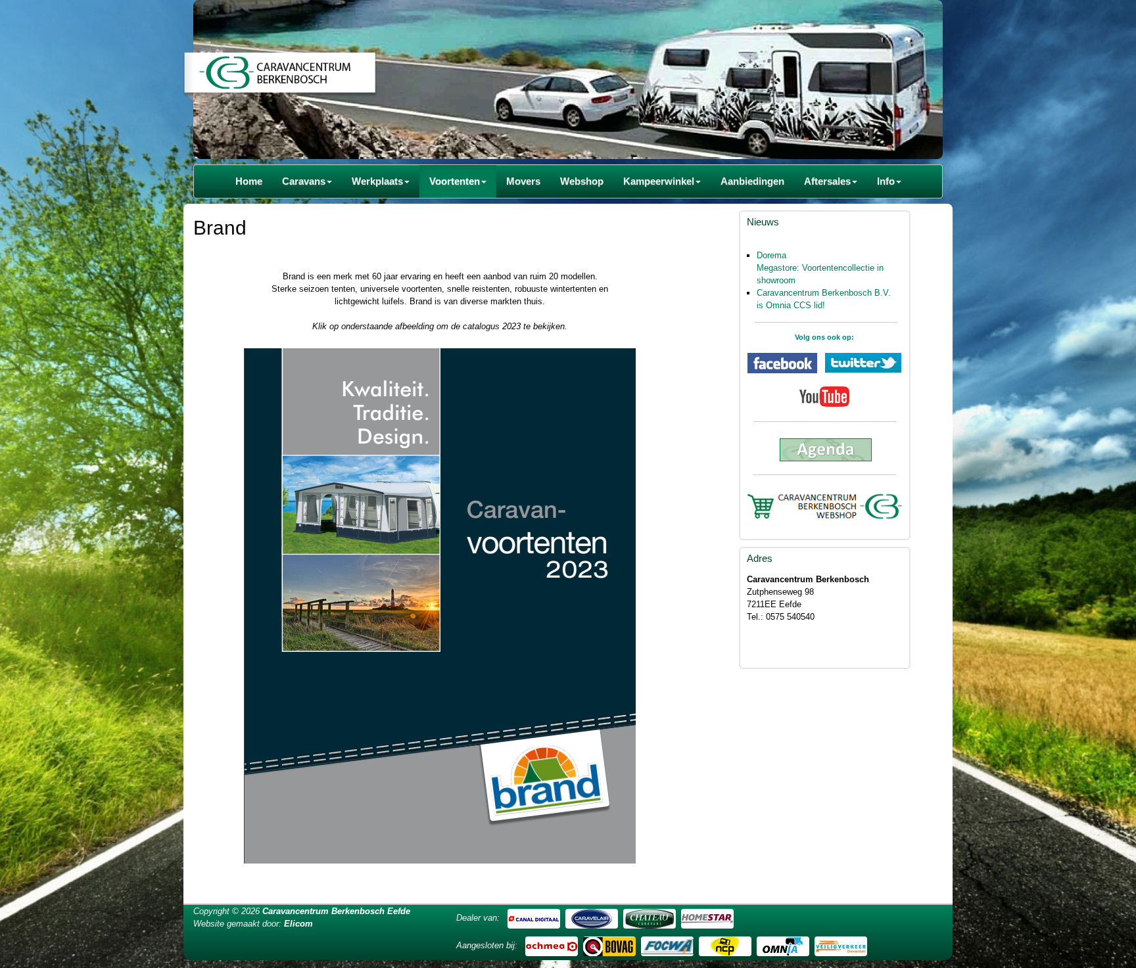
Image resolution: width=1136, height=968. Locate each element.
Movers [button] (523, 181)
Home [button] (248, 181)
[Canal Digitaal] (534, 918)
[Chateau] (649, 918)
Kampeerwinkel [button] (658, 181)
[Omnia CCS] (783, 945)
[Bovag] (609, 945)
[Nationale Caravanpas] (725, 945)
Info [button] (886, 181)
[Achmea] (551, 945)
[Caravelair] (591, 918)
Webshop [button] (582, 181)
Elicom (298, 924)
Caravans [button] (303, 181)
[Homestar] (707, 918)
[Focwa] (667, 945)
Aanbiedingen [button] (752, 181)
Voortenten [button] (454, 181)
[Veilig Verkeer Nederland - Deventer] (841, 945)
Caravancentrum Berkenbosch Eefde (336, 911)
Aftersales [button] (827, 181)
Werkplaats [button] (377, 181)
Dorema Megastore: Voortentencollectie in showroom (820, 267)
